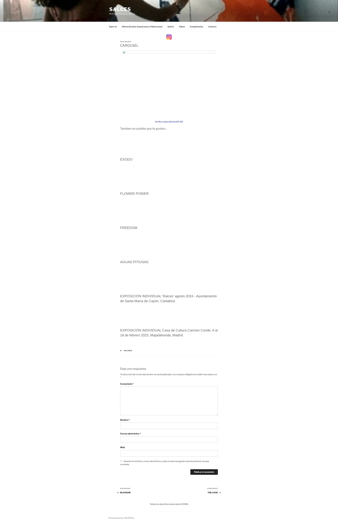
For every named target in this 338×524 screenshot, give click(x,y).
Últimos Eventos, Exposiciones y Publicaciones (142, 26)
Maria (128, 42)
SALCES (120, 9)
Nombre (125, 420)
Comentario (127, 384)
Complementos (196, 26)
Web (122, 447)
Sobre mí (113, 26)
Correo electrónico (130, 433)
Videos (182, 26)
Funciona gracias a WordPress (121, 518)
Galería (171, 26)
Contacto (212, 26)
